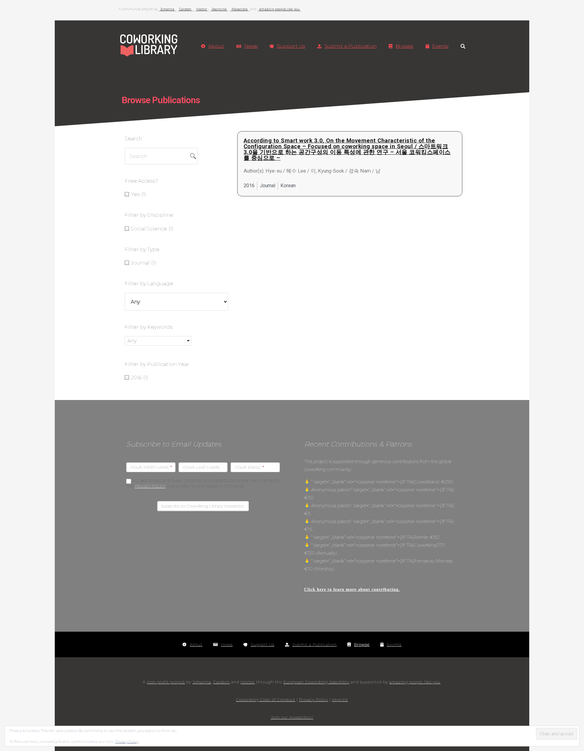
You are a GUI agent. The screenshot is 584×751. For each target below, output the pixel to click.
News (250, 46)
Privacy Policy (150, 486)
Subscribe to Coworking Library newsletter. (203, 506)
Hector (201, 9)
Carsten (185, 9)
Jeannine (219, 9)
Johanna (167, 9)
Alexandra (239, 9)
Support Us (291, 46)
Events (440, 46)
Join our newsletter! (292, 717)
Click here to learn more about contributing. (352, 589)
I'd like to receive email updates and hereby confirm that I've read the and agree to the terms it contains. (202, 483)
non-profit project (166, 681)
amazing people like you (279, 9)
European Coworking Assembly (316, 681)
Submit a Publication (351, 46)
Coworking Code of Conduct (265, 699)
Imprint (340, 699)
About (216, 46)
